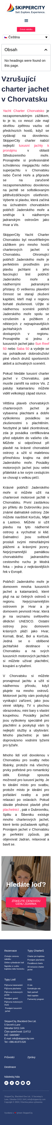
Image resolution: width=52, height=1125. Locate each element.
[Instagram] (6, 1083)
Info (29, 979)
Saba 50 (23, 349)
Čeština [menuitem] (14, 37)
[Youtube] (17, 1083)
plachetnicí (11, 809)
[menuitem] (26, 37)
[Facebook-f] (12, 1083)
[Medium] (23, 1083)
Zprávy (31, 1057)
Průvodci (9, 1057)
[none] (26, 37)
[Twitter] (28, 1083)
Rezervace (10, 950)
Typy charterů (35, 950)
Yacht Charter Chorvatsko (23, 111)
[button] (46, 49)
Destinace (10, 1067)
